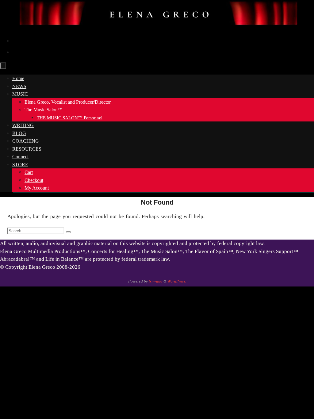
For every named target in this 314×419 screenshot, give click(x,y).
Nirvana (156, 281)
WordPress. (176, 281)
